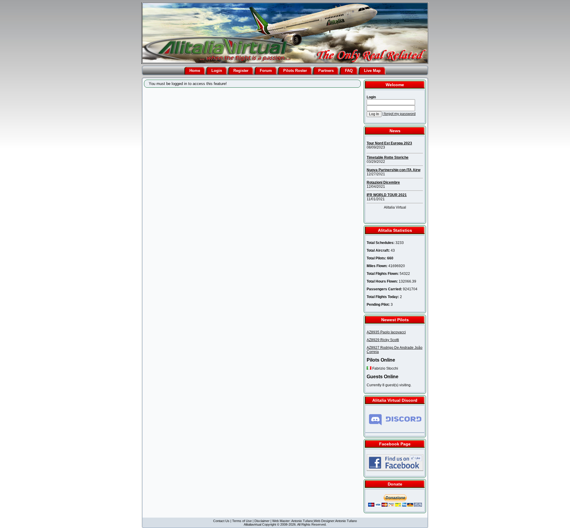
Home (194, 70)
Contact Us (221, 521)
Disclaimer (262, 521)
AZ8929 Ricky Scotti (383, 340)
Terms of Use (242, 521)
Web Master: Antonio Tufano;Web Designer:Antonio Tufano (314, 521)
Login (216, 70)
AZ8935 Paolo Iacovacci (386, 332)
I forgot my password (399, 114)
